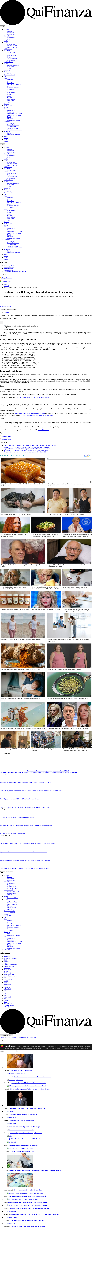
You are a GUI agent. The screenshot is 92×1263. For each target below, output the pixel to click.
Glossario (6, 104)
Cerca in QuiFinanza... (6, 1035)
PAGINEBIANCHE (50, 1046)
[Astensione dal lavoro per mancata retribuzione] (48, 1111)
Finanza (9, 31)
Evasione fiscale (11, 886)
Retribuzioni (10, 906)
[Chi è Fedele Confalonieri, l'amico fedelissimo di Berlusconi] (48, 1098)
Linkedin (6, 312)
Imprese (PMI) (11, 34)
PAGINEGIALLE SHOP (35, 1046)
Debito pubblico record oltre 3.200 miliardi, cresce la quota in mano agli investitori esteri (25, 868)
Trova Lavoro (11, 44)
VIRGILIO (19, 1046)
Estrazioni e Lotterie (13, 65)
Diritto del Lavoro (12, 47)
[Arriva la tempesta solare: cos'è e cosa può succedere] (48, 1130)
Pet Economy (11, 60)
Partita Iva (10, 118)
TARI (5, 1002)
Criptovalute (10, 112)
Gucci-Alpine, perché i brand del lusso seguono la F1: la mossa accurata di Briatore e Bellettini (30, 445)
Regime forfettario (12, 888)
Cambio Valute (11, 126)
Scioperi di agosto (9, 267)
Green (5, 78)
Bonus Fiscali (11, 37)
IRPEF (6, 981)
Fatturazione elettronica (10, 994)
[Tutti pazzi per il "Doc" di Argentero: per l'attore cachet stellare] (48, 1199)
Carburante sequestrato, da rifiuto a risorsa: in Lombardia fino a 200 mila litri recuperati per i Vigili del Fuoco (31, 790)
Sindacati (6, 982)
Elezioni (9, 73)
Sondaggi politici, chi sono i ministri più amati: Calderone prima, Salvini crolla (26, 450)
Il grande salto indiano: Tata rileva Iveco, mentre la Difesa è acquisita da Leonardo (23, 852)
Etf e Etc (9, 94)
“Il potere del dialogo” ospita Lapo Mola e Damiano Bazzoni (17, 817)
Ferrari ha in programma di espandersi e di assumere (30, 413)
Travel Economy (12, 58)
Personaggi (7, 70)
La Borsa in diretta (9, 265)
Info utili (6, 63)
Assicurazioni (11, 110)
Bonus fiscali (11, 883)
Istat (5, 990)
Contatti (6, 141)
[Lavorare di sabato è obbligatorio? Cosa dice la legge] (48, 1124)
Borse (5, 91)
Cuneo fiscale (7, 997)
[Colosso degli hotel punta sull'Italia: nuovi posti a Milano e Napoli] (48, 1086)
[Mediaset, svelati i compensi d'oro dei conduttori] (48, 1142)
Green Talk (10, 83)
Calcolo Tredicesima (13, 125)
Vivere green (10, 89)
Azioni (9, 96)
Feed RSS (28, 1037)
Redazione (7, 949)
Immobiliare (7, 50)
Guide (5, 109)
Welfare (6, 971)
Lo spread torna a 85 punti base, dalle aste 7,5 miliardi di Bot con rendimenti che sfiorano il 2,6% (27, 843)
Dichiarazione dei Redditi (14, 113)
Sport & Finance (8, 62)
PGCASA (43, 1046)
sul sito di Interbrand (43, 430)
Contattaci (13, 1037)
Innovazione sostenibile (13, 84)
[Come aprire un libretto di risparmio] (48, 1061)
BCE (5, 985)
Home (5, 284)
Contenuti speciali (5, 1037)
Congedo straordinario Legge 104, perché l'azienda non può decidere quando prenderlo (24, 807)
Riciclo (9, 86)
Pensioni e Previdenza (13, 120)
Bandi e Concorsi (12, 45)
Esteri (5, 76)
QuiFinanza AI (8, 49)
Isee (5, 995)
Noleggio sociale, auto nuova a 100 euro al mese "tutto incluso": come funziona (26, 447)
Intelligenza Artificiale (13, 134)
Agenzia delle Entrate (10, 966)
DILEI (63, 1046)
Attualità (6, 138)
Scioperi (9, 68)
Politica (6, 71)
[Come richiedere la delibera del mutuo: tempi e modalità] (48, 1217)
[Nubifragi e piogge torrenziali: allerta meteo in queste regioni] (48, 1193)
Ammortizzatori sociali (10, 976)
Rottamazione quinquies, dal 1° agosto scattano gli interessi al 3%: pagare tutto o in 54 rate (25, 782)
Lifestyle (6, 54)
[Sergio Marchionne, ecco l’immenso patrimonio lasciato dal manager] (48, 1205)
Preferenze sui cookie (32, 1048)
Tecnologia (7, 131)
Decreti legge (7, 956)
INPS (5, 960)
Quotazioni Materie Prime (14, 130)
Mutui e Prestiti (11, 52)
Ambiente (10, 79)
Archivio (33, 1037)
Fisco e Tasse (7, 36)
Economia (6, 29)
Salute (5, 136)
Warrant (9, 97)
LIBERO (14, 1046)
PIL (5, 992)
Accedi (2, 26)
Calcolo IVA (10, 123)
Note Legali (12, 1048)
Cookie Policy (23, 1048)
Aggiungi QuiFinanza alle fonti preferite (15, 271)
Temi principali (8, 1003)
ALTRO (2, 144)
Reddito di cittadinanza (10, 964)
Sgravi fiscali (7, 969)
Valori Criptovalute (12, 128)
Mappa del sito (21, 1037)
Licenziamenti (8, 979)
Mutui (9, 117)
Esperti (6, 139)
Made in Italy (7, 973)
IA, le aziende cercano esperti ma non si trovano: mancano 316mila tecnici (25, 452)
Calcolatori (7, 121)
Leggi (9, 39)
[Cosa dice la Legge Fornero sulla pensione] (48, 1117)
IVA (5, 977)
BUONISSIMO (81, 1046)
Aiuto (39, 1048)
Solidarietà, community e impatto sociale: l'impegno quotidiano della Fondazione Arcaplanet (26, 825)
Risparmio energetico (13, 88)
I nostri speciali (8, 105)
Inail (5, 998)
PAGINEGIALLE (25, 1046)
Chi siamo (6, 1048)
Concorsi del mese (9, 270)
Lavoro (6, 42)
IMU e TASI (7, 989)
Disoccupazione (11, 907)
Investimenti (10, 33)
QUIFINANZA (74, 1046)
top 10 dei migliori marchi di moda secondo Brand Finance (32, 397)
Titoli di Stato (11, 99)
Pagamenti (7, 961)
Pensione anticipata (12, 898)
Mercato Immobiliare (9, 911)
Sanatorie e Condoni (9, 974)
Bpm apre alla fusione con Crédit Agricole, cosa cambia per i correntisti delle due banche (25, 860)
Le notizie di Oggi (9, 1005)
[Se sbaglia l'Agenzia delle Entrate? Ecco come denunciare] (48, 1080)
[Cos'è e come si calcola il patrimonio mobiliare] (48, 1180)
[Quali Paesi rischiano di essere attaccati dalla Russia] (48, 1136)
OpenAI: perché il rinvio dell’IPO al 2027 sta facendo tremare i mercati (20, 799)
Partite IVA (10, 909)
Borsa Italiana (11, 92)
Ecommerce (7, 968)
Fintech (9, 133)
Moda (9, 57)
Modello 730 (7, 1000)
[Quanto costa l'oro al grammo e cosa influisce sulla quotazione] (48, 1074)
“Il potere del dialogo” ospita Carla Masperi (12, 833)
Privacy (17, 1048)
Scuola (5, 963)
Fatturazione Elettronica (14, 115)
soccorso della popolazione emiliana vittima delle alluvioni (38, 415)
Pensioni (6, 41)
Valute (9, 102)
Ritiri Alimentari (11, 66)
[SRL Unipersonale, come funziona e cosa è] (48, 1148)
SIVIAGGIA (68, 1046)
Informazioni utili (8, 890)
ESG (8, 81)
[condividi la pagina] (1, 322)
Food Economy (11, 55)
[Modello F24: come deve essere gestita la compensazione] (48, 1223)
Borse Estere (10, 100)
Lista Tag (6, 1006)
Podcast (6, 107)
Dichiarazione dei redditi (11, 958)
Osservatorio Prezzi (9, 75)
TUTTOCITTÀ (58, 1046)
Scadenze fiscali (8, 268)
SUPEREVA (87, 1046)
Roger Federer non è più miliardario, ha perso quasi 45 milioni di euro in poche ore (27, 449)
